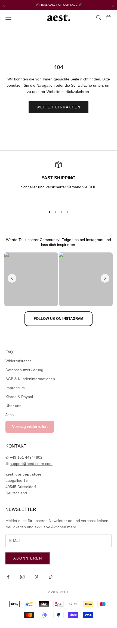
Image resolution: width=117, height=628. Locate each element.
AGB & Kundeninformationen (30, 379)
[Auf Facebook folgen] (8, 577)
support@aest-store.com (31, 463)
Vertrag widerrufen (30, 426)
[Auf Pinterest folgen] (36, 577)
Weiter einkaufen (58, 107)
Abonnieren (27, 558)
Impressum (15, 388)
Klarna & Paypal (19, 397)
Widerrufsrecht (18, 361)
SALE (73, 4)
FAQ (9, 352)
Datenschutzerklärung (24, 370)
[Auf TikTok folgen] (50, 577)
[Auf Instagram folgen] (22, 577)
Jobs (9, 415)
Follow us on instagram (58, 319)
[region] (58, 182)
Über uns (13, 406)
